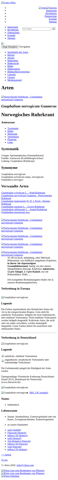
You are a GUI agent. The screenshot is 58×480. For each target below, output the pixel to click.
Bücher (11, 55)
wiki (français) (14, 446)
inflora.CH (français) (17, 444)
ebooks (10, 57)
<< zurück (6, 454)
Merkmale (12, 134)
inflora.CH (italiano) (17, 449)
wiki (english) (14, 430)
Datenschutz (51, 16)
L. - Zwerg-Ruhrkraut (23, 206)
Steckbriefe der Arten (17, 52)
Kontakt (53, 19)
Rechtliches (51, 13)
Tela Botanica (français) (19, 441)
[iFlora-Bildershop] (10, 476)
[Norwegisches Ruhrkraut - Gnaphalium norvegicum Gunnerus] (26, 99)
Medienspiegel (14, 80)
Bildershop (12, 60)
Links (10, 142)
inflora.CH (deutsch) (17, 435)
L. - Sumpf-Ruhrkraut (24, 209)
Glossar (11, 77)
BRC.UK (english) (39, 392)
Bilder (10, 66)
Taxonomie (12, 128)
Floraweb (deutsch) (16, 432)
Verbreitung (13, 136)
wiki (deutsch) (14, 438)
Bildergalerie (13, 69)
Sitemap (53, 21)
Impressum (51, 10)
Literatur (11, 74)
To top (4, 460)
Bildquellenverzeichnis (18, 71)
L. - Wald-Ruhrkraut (23, 192)
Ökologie (12, 139)
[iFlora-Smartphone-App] (22, 470)
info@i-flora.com (25, 465)
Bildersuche (13, 63)
